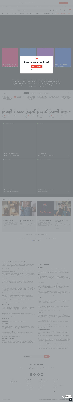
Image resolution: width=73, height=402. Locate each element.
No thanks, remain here (36, 69)
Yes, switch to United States (36, 66)
